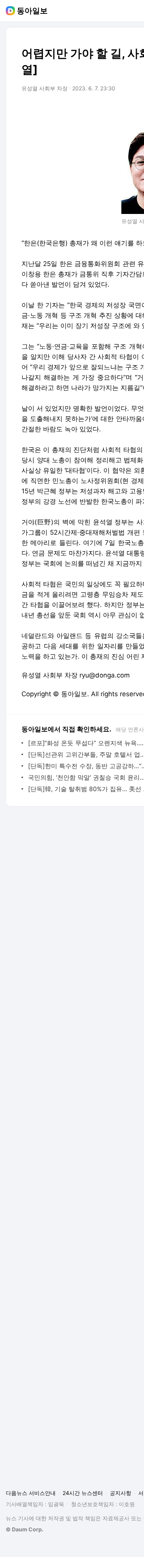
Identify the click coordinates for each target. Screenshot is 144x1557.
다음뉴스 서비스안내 (31, 1493)
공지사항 (120, 1493)
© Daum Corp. (24, 1529)
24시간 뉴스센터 (83, 1493)
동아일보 (32, 11)
